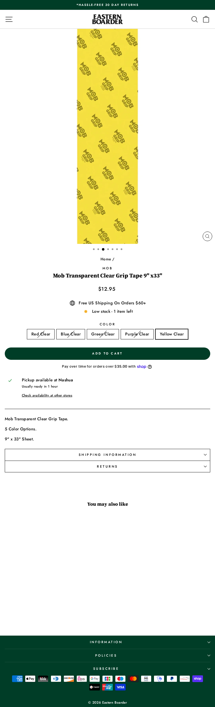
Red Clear (40, 334)
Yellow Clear (172, 334)
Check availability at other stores (47, 395)
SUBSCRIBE (106, 668)
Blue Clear (71, 334)
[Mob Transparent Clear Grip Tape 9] (31, 617)
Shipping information (108, 454)
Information (106, 642)
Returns (107, 466)
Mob (107, 268)
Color (108, 324)
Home (106, 259)
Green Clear (102, 334)
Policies (106, 655)
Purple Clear (137, 334)
